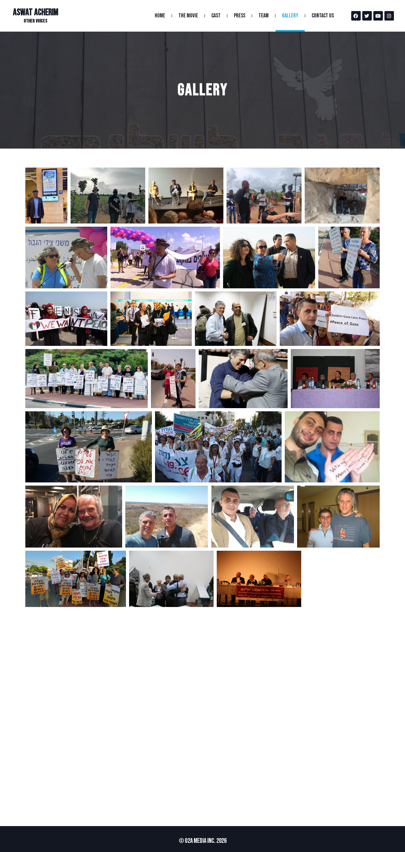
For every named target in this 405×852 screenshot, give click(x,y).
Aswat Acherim (35, 12)
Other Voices (35, 21)
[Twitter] (367, 16)
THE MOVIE (188, 15)
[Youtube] (378, 16)
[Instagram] (389, 16)
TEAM (264, 15)
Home (160, 15)
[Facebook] (356, 16)
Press (239, 15)
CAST (216, 15)
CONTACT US (323, 15)
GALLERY (290, 15)
